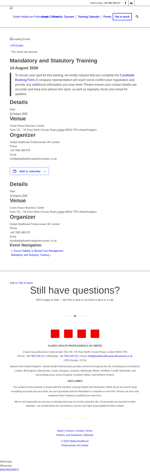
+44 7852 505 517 (35, 356)
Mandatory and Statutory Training (31, 254)
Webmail (88, 435)
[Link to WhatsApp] (137, 3)
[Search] (137, 17)
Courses (69, 430)
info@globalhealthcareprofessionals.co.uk (110, 356)
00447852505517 (9, 469)
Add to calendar (30, 171)
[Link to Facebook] (125, 3)
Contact (80, 430)
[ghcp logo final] (36, 17)
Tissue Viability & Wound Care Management (37, 250)
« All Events (16, 45)
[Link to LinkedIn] (131, 3)
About (60, 430)
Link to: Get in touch (21, 282)
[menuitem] (44, 17)
